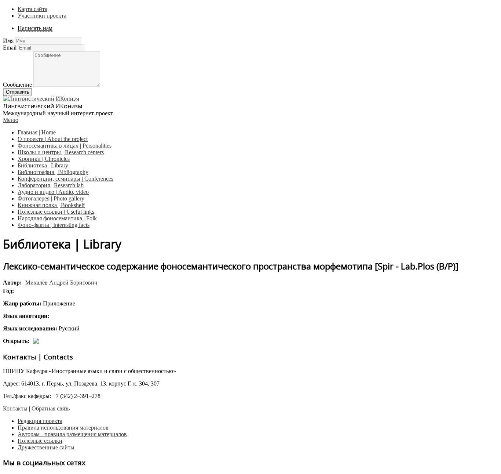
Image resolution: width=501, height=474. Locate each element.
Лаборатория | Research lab (51, 185)
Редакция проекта (40, 421)
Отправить (17, 92)
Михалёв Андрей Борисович (61, 282)
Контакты (15, 408)
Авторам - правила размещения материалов (72, 434)
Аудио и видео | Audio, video (53, 192)
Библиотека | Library (43, 165)
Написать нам (35, 28)
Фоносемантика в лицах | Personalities (64, 145)
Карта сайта (32, 9)
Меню (10, 120)
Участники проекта (42, 15)
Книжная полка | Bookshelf (51, 205)
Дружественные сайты (46, 447)
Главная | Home (37, 132)
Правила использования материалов (63, 427)
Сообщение (17, 85)
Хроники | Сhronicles (44, 159)
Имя (8, 40)
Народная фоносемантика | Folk (57, 218)
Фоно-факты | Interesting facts (53, 225)
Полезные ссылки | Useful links (56, 212)
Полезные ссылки (40, 441)
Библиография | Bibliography (53, 172)
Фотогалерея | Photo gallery (51, 198)
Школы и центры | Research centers (61, 152)
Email (10, 47)
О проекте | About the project (53, 139)
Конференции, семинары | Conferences (65, 179)
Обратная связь (51, 408)
